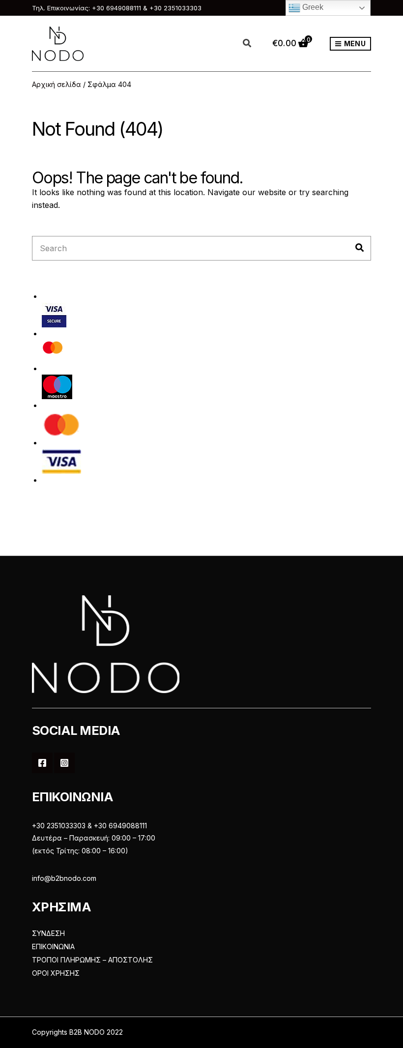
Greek (311, 7)
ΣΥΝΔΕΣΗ (48, 933)
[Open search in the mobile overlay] (252, 44)
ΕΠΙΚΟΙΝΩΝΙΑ (53, 946)
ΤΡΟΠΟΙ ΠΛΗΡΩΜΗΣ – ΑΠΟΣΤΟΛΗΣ (92, 960)
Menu (354, 43)
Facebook (42, 763)
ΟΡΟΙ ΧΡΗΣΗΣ (56, 973)
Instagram (64, 763)
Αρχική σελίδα (56, 84)
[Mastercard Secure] (53, 350)
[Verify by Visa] (54, 314)
